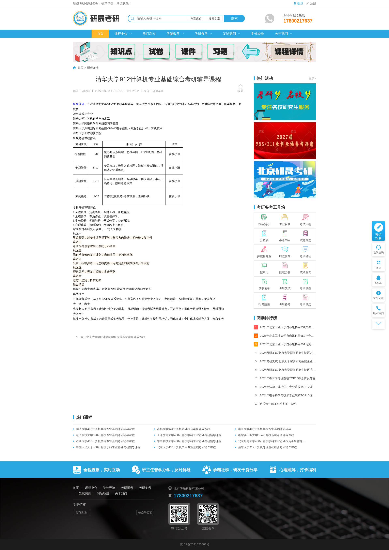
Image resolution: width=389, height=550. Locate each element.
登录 (300, 3)
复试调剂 (229, 33)
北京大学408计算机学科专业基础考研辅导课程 (115, 337)
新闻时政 (81, 512)
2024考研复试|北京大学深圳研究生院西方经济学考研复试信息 (288, 352)
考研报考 (173, 33)
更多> (312, 78)
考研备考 (201, 33)
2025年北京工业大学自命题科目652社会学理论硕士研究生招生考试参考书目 (288, 335)
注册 (313, 3)
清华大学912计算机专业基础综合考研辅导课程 (267, 447)
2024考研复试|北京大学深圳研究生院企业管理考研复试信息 (288, 361)
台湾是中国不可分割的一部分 (278, 403)
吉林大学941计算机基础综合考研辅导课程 (183, 429)
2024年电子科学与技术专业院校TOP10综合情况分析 (288, 395)
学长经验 (257, 33)
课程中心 (120, 33)
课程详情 (92, 67)
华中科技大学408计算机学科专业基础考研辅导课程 (189, 441)
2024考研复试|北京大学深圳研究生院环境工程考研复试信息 (288, 369)
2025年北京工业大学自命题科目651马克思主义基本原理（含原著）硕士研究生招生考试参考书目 (288, 344)
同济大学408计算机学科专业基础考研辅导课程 (105, 429)
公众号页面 (145, 512)
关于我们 (281, 33)
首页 (100, 33)
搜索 (234, 18)
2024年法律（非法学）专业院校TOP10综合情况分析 (288, 386)
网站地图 (103, 493)
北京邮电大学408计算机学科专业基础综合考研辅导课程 (272, 441)
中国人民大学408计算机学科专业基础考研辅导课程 (108, 447)
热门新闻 (149, 33)
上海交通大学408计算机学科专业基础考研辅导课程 (189, 435)
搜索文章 (214, 18)
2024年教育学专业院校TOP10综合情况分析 (287, 378)
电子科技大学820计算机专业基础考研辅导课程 (105, 435)
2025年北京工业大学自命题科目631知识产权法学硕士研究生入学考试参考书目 (288, 327)
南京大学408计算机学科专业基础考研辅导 (264, 429)
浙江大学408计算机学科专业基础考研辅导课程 (105, 441)
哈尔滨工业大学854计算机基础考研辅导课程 (266, 435)
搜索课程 (196, 18)
